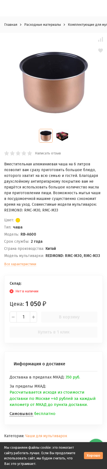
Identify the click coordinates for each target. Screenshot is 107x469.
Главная (10, 24)
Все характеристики (20, 264)
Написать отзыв (48, 153)
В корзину (69, 317)
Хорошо (93, 455)
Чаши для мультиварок (46, 436)
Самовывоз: (21, 413)
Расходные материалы (42, 24)
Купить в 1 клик (53, 332)
